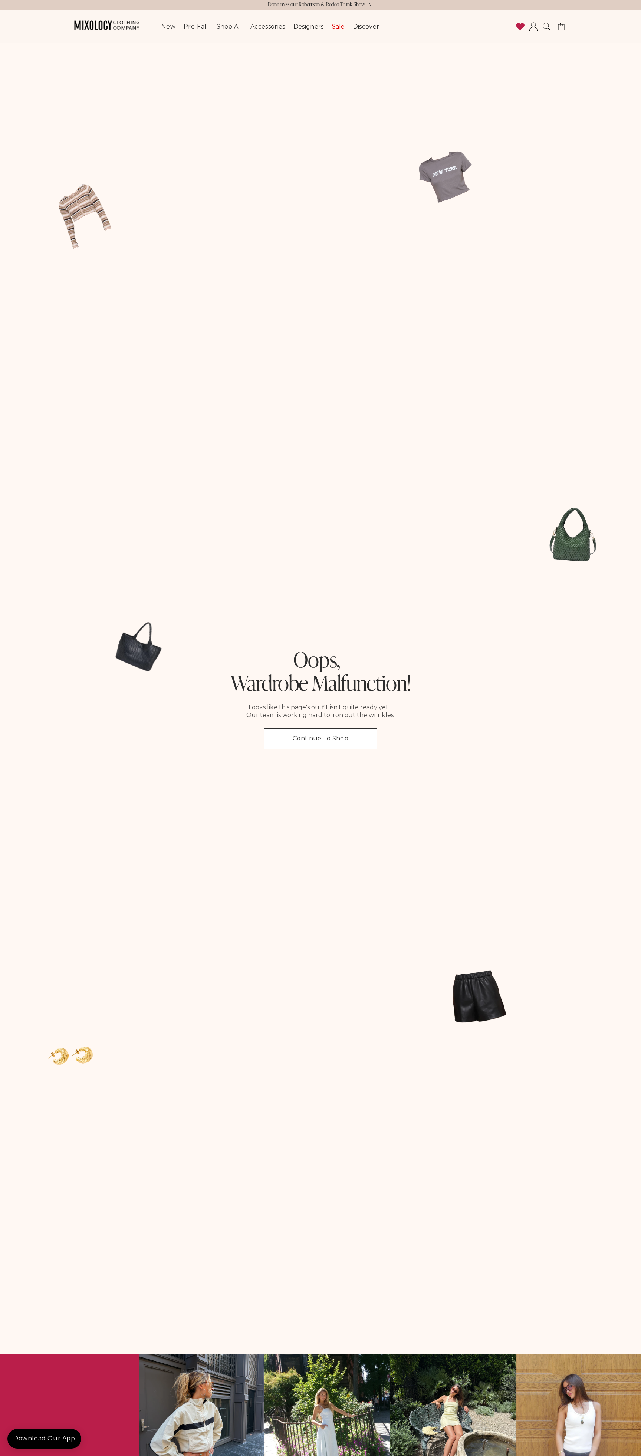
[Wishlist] (520, 26)
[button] (546, 26)
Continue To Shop (320, 738)
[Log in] (533, 26)
